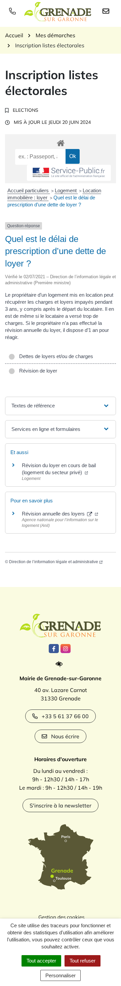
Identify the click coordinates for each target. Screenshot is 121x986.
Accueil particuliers (28, 190)
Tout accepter (41, 961)
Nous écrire (65, 736)
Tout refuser (82, 961)
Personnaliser (60, 975)
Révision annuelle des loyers (54, 513)
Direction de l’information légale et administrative (53, 561)
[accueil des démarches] (60, 142)
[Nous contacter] (107, 11)
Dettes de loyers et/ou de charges (54, 356)
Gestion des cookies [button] (61, 917)
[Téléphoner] (14, 11)
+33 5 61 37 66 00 (65, 716)
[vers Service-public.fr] (69, 173)
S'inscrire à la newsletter (60, 805)
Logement (66, 190)
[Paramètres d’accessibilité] (60, 664)
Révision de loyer (36, 371)
